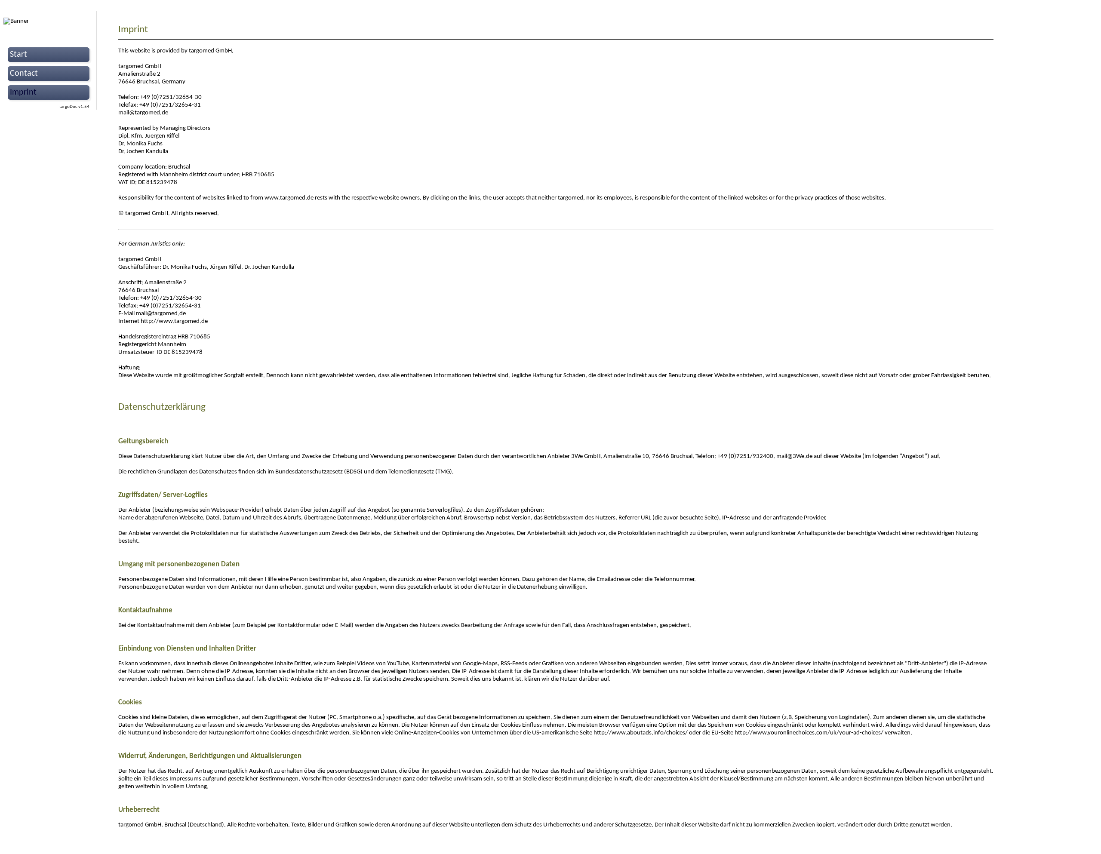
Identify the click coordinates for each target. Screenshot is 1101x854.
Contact (24, 73)
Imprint (23, 92)
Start (18, 54)
